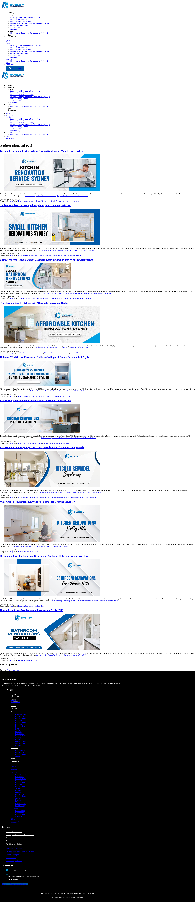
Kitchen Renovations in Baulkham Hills (56, 443)
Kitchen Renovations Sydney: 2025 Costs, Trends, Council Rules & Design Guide (42, 447)
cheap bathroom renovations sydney (80, 298)
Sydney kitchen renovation (70, 201)
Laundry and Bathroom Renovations (25, 18)
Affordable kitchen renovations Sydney (30, 353)
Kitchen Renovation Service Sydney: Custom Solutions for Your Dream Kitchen (41, 151)
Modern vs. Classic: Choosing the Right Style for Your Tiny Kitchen (35, 205)
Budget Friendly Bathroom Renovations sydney (30, 23)
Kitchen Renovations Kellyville (28, 552)
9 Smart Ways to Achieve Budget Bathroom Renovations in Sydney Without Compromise (46, 259)
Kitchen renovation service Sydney (29, 201)
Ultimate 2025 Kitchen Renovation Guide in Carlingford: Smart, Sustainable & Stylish (45, 357)
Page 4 (9, 670)
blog (11, 201)
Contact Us (12, 37)
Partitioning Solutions (14, 844)
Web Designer (56, 897)
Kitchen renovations (24, 396)
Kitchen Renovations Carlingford (42, 396)
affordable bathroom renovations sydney (31, 298)
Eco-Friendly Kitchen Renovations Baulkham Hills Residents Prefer (35, 400)
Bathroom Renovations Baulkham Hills (31, 606)
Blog (8, 63)
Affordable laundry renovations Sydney (56, 353)
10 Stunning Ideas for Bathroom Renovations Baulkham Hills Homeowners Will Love (44, 556)
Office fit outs (15, 27)
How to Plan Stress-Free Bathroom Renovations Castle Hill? (31, 610)
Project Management (19, 25)
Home (8, 40)
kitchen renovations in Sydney (51, 201)
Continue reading (56, 196)
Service (10, 16)
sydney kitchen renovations (79, 353)
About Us (9, 42)
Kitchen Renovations (18, 20)
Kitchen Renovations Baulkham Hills (30, 443)
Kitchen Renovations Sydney (22, 21)
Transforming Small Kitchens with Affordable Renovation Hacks (34, 303)
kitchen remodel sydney (25, 497)
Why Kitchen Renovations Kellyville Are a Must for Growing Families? (37, 501)
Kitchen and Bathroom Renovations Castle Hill (29, 33)
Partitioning (15, 57)
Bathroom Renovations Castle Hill (29, 660)
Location (11, 31)
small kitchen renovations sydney (71, 255)
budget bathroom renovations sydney (56, 298)
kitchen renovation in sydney (27, 255)
